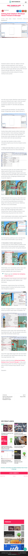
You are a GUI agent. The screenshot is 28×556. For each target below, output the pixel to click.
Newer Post (2, 476)
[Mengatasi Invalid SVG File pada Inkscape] (7, 427)
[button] (25, 2)
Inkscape (14, 18)
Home (3, 18)
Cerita (7, 18)
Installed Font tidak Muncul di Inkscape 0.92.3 (20, 434)
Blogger (18, 554)
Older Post (26, 476)
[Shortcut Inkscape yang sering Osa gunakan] (20, 440)
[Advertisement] (14, 50)
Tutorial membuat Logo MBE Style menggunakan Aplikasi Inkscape (7, 447)
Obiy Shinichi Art (14, 6)
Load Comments (14, 473)
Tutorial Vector (19, 18)
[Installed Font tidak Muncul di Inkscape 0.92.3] (20, 427)
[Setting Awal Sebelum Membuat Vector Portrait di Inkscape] (7, 454)
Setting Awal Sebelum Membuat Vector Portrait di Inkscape (13, 14)
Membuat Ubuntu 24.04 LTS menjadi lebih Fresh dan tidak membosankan (13, 540)
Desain (10, 18)
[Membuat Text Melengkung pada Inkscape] (20, 454)
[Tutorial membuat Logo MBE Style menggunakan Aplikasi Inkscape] (7, 440)
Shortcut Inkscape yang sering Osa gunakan (19, 447)
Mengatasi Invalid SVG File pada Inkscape (7, 434)
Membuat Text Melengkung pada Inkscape (18, 462)
